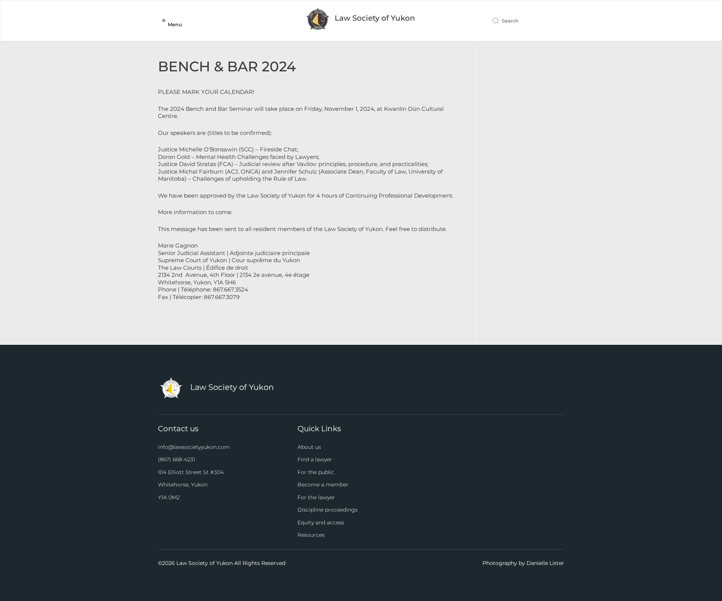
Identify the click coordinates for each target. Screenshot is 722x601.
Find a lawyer (314, 459)
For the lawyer (316, 497)
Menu (175, 24)
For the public (315, 472)
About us (309, 447)
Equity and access (320, 522)
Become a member (323, 484)
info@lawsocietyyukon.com (194, 447)
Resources (311, 535)
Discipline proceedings (327, 509)
